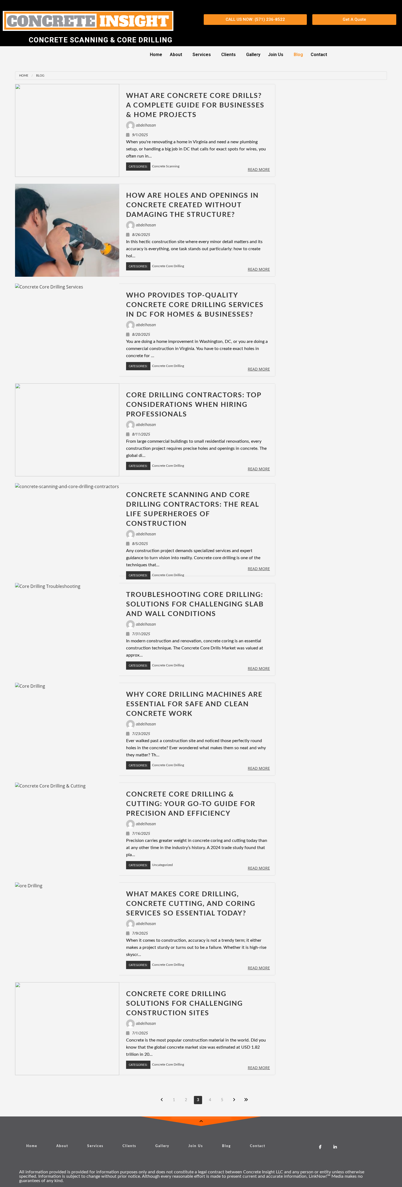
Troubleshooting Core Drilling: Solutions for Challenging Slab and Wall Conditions (195, 604)
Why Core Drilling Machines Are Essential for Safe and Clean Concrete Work (194, 704)
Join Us (275, 54)
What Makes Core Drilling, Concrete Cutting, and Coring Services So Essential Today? (190, 904)
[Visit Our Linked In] (335, 1147)
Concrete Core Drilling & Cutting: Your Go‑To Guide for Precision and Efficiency (190, 804)
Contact (319, 54)
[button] (177, 54)
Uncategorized (162, 865)
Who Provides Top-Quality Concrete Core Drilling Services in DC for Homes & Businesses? (195, 305)
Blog (298, 54)
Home (156, 54)
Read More (259, 169)
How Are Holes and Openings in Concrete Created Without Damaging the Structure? (192, 205)
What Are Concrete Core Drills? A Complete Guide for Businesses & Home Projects (195, 105)
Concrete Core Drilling (168, 266)
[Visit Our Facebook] (320, 1147)
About (176, 54)
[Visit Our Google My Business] (305, 1147)
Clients (228, 54)
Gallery (253, 54)
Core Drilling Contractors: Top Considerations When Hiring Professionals (193, 405)
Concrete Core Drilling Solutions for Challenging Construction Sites (184, 1004)
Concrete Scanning (165, 166)
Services (202, 54)
